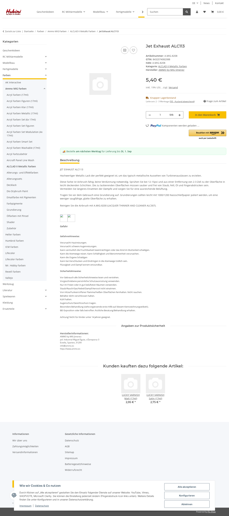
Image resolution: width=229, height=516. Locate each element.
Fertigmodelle (10, 69)
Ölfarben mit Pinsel (17, 216)
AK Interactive (13, 82)
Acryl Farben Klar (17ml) (20, 107)
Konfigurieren (187, 495)
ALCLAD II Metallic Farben (172, 66)
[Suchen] (187, 11)
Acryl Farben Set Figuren (20, 125)
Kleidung (8, 302)
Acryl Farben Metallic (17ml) (22, 113)
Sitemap (69, 452)
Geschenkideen (11, 50)
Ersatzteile (8, 308)
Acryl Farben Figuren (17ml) (22, 101)
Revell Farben (13, 271)
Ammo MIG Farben (15, 88)
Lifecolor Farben (14, 259)
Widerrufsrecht (73, 469)
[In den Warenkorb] (62, 42)
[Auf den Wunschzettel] (133, 50)
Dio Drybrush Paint (17, 191)
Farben (7, 75)
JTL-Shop (212, 511)
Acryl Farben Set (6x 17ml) (21, 119)
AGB (67, 446)
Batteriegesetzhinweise (78, 464)
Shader (11, 222)
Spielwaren (9, 296)
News (207, 3)
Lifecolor (10, 253)
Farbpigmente (14, 203)
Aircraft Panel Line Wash (20, 160)
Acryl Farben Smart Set (19, 141)
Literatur (7, 290)
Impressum (25, 505)
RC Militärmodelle (13, 56)
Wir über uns (19, 440)
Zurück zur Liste (13, 31)
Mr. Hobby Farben (15, 265)
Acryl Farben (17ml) (17, 94)
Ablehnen (186, 504)
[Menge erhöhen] (179, 114)
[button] (197, 12)
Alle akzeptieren (187, 486)
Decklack (11, 185)
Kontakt (219, 3)
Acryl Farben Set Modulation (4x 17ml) (24, 133)
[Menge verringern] (149, 114)
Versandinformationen (25, 452)
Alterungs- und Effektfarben (22, 172)
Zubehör (11, 228)
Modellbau (9, 62)
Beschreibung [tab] (69, 160)
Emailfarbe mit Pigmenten (21, 197)
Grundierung (14, 209)
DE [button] (193, 3)
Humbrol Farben (14, 240)
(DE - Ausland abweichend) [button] (182, 101)
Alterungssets (14, 178)
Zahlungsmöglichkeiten (25, 446)
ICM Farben (11, 246)
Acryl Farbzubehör (17, 154)
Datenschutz (42, 505)
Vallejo (9, 277)
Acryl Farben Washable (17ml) (23, 147)
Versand (173, 87)
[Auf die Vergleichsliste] (124, 50)
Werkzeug (8, 284)
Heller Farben (13, 234)
